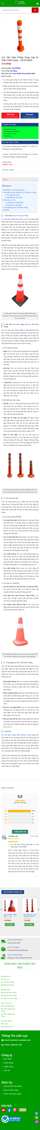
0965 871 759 (7, 164)
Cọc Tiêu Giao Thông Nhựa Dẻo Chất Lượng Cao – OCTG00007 (10, 915)
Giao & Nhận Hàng (11, 1090)
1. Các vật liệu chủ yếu (12, 195)
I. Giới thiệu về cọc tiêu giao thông (13, 190)
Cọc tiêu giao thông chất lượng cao (13, 219)
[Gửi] (35, 10)
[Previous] (1, 913)
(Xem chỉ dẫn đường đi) (14, 149)
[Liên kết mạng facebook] (36, 1121)
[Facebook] (9, 1110)
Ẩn (10, 186)
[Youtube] (3, 1110)
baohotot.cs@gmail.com (20, 1040)
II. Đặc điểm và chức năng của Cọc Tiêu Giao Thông (19, 192)
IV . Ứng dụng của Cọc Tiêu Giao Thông (15, 207)
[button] (2, 3)
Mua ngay (29, 114)
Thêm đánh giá (20, 832)
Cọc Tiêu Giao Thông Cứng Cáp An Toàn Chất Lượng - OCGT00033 (25, 846)
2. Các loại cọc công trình (13, 205)
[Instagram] (15, 1110)
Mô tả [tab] (5, 180)
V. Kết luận (6, 210)
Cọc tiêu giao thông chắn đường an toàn (16, 735)
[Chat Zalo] (36, 1113)
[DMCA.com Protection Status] (22, 1111)
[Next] (38, 913)
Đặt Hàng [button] (10, 924)
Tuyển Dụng (8, 1067)
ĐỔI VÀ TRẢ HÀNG (13, 947)
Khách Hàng (8, 1063)
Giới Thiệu (8, 1059)
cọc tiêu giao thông (21, 216)
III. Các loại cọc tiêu (9, 200)
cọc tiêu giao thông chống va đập (17, 330)
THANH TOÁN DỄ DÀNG (15, 955)
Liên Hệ (7, 1071)
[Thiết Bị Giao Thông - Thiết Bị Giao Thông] (20, 3)
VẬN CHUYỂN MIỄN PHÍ (15, 940)
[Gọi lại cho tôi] (36, 1117)
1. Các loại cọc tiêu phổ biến (14, 202)
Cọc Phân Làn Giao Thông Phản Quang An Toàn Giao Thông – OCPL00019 (29, 915)
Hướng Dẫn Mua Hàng (12, 1086)
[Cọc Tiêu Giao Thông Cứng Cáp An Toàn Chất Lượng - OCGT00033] (9, 846)
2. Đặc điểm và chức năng (13, 197)
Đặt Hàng (10, 114)
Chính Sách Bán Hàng (12, 1094)
